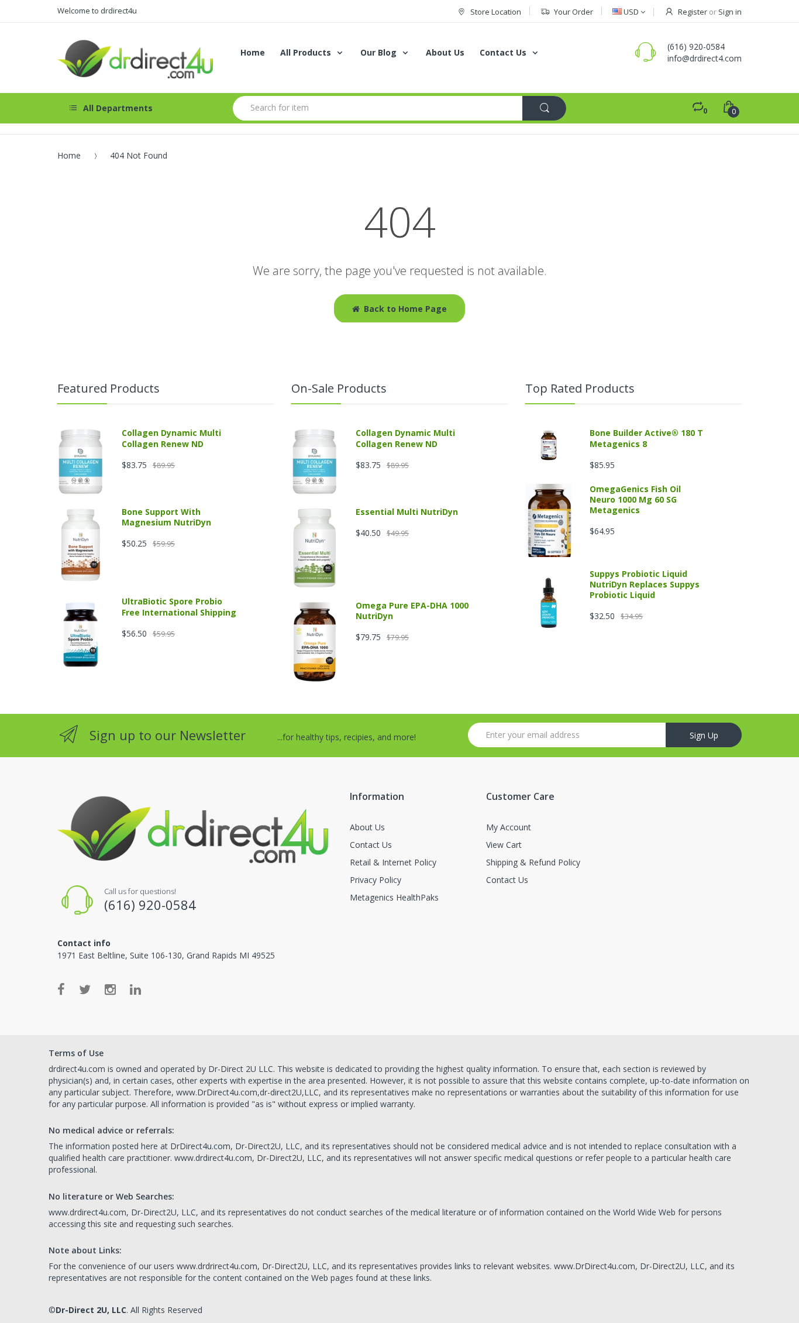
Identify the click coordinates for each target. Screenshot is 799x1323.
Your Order (573, 11)
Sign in (730, 11)
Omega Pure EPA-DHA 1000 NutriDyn (412, 610)
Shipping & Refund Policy (533, 862)
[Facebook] (61, 989)
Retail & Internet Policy (393, 862)
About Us (367, 827)
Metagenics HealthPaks (394, 897)
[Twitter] (85, 989)
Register (692, 11)
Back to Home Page (405, 308)
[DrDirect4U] (136, 57)
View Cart (504, 844)
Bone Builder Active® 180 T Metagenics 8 (646, 438)
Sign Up (704, 735)
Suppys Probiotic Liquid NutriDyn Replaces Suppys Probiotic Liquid (645, 584)
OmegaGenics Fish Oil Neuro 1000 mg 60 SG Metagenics (635, 499)
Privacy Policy (375, 879)
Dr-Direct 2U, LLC (91, 1309)
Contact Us (371, 844)
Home (69, 155)
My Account (508, 827)
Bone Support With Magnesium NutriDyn (166, 517)
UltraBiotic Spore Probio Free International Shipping (179, 606)
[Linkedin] (135, 989)
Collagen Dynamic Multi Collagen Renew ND (171, 438)
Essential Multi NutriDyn (407, 511)
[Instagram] (110, 989)
